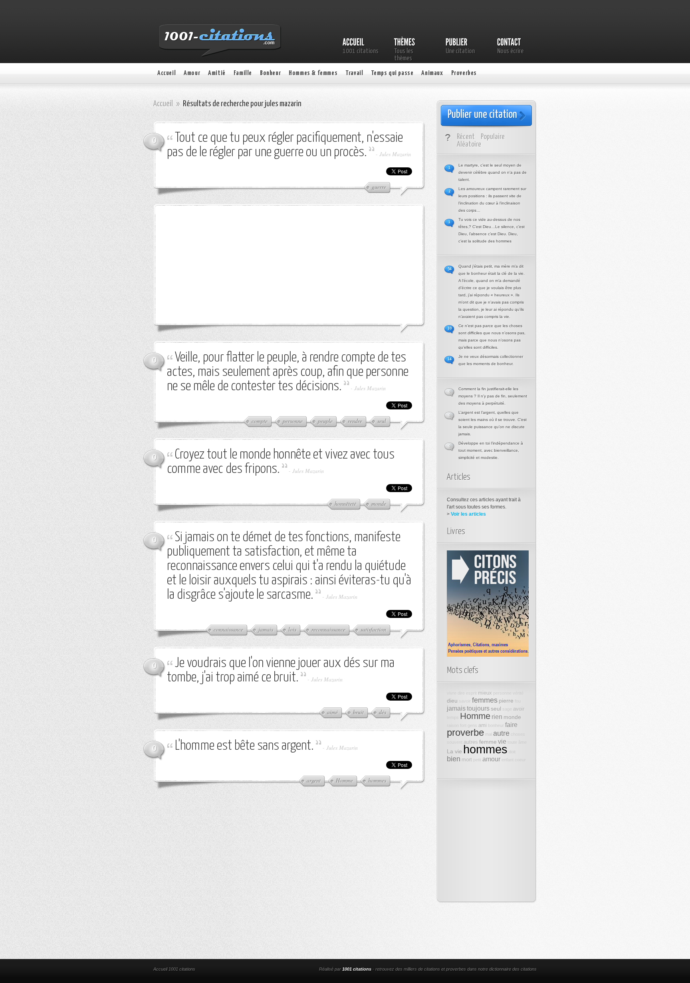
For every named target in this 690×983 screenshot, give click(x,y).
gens (472, 725)
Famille (243, 73)
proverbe (465, 732)
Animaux (432, 73)
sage (507, 709)
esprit (471, 693)
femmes (485, 700)
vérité (518, 693)
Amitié (217, 73)
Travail (354, 73)
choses (518, 734)
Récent (466, 137)
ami (482, 725)
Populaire (493, 137)
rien (497, 716)
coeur (520, 759)
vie (502, 741)
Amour (192, 73)
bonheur (496, 725)
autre (501, 733)
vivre (451, 693)
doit (512, 751)
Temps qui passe (392, 73)
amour (491, 759)
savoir (465, 701)
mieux (485, 693)
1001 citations (356, 969)
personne (502, 693)
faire (511, 724)
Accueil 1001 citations (174, 969)
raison (453, 725)
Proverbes (464, 73)
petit (477, 759)
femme (488, 742)
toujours (478, 708)
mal (488, 734)
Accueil (166, 73)
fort (463, 725)
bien (453, 759)
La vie (454, 751)
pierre (506, 700)
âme (522, 742)
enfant (508, 759)
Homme (475, 716)
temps (453, 717)
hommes (485, 749)
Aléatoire (469, 144)
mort (467, 760)
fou (518, 701)
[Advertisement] (227, 264)
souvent (454, 742)
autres (471, 742)
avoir (518, 709)
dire (461, 693)
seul (496, 708)
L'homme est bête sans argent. (244, 746)
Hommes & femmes (313, 73)
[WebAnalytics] (260, 970)
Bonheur (270, 73)
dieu (452, 700)
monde (512, 717)
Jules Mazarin (395, 154)
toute (512, 742)
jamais (456, 708)
